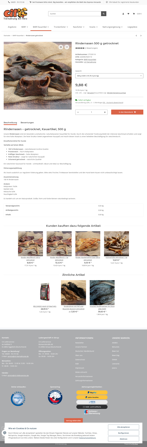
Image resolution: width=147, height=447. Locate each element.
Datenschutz (80, 359)
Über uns (78, 355)
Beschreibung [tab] (10, 123)
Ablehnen (123, 439)
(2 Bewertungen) (91, 48)
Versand (90, 93)
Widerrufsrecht (81, 372)
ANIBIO (115, 343)
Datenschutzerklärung (87, 438)
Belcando (115, 347)
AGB (77, 364)
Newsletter (79, 343)
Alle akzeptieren (123, 427)
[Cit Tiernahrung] (16, 13)
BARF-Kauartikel (90, 59)
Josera (114, 368)
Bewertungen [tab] (27, 123)
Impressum (79, 368)
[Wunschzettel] (128, 14)
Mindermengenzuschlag (116, 93)
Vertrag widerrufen (73, 421)
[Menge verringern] (78, 112)
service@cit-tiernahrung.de (18, 356)
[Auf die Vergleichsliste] (60, 47)
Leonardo (115, 364)
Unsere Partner (81, 347)
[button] (123, 14)
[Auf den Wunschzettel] (66, 47)
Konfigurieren (123, 433)
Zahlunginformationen (84, 380)
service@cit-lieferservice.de (18, 375)
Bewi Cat (115, 351)
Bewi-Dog (115, 355)
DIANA (114, 359)
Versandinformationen (84, 376)
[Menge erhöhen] (104, 112)
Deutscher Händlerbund (84, 351)
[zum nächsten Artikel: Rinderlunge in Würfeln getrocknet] (141, 35)
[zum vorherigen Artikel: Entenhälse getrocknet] (136, 35)
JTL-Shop (135, 444)
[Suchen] (103, 13)
